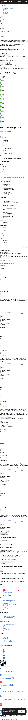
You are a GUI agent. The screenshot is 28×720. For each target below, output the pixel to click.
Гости (1, 22)
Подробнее (3, 586)
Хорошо (22, 711)
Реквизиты (6, 638)
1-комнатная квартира (5, 312)
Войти (21, 1)
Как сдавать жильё (7, 615)
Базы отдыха (6, 630)
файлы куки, (12, 710)
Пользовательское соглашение (7, 718)
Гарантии (5, 607)
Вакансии (5, 637)
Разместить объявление (9, 616)
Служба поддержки (8, 594)
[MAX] (4, 652)
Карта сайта (3, 716)
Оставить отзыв (4, 534)
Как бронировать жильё (9, 600)
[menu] (26, 2)
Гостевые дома (6, 629)
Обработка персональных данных (8, 719)
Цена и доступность (5, 55)
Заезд (1, 16)
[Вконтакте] (4, 654)
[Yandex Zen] (4, 658)
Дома (4, 628)
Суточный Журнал (8, 608)
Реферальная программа (9, 640)
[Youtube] (4, 656)
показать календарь (5, 250)
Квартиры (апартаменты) (9, 624)
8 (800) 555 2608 (7, 595)
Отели (4, 625)
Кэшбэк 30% (6, 603)
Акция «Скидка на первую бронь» (12, 605)
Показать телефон (5, 63)
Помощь (5, 619)
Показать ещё (4, 532)
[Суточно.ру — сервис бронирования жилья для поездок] (6, 2)
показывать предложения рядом (10, 258)
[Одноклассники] (4, 650)
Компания (5, 636)
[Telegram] (4, 648)
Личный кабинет (7, 592)
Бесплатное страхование (9, 617)
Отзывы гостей (7, 601)
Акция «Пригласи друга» (9, 604)
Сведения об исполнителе (6, 562)
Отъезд (2, 19)
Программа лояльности (9, 641)
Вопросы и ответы (7, 610)
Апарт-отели (6, 626)
